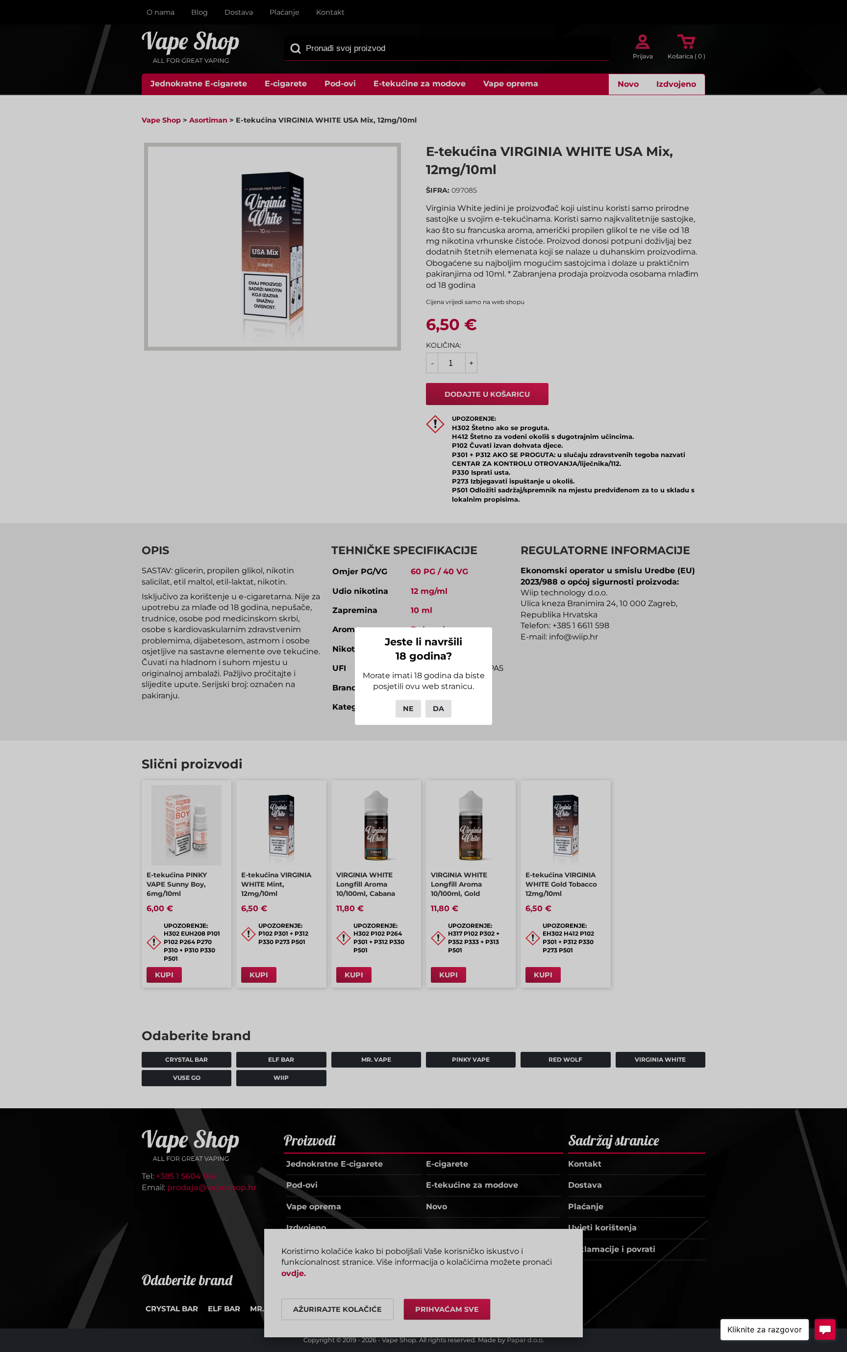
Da (438, 708)
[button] (765, 1329)
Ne (408, 708)
